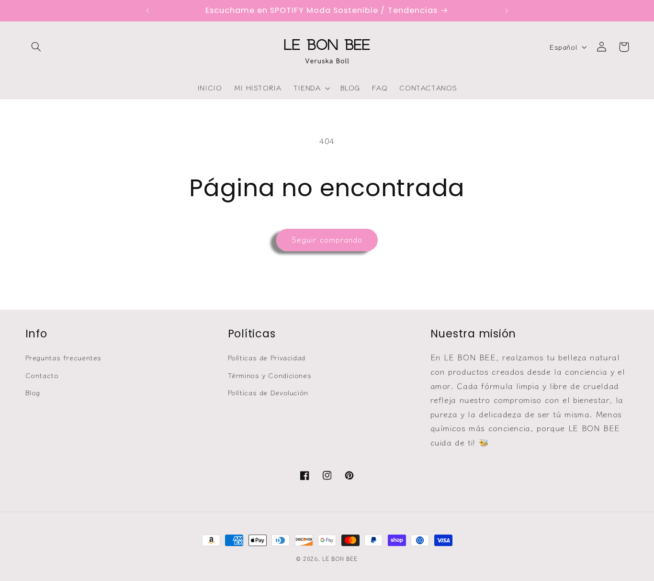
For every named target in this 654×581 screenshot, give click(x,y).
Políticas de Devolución (268, 392)
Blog (33, 392)
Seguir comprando (327, 239)
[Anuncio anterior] (147, 10)
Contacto (42, 374)
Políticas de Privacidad (267, 357)
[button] (36, 47)
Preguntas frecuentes (63, 357)
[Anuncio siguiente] (506, 10)
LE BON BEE (339, 558)
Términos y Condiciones (270, 374)
